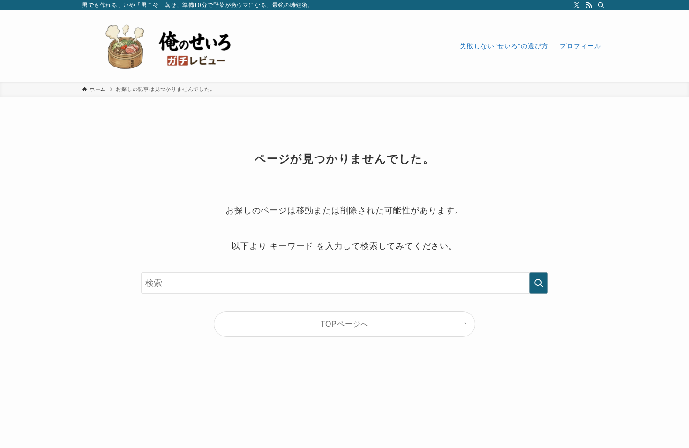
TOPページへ (345, 324)
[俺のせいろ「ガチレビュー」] (176, 46)
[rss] (589, 5)
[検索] (601, 5)
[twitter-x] (576, 5)
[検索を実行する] (538, 283)
